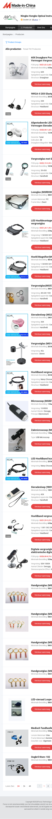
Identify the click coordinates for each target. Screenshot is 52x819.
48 (30, 786)
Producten (27, 27)
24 (18, 786)
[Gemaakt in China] (19, 5)
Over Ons (41, 27)
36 (24, 786)
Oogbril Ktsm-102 (40, 756)
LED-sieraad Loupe (41, 699)
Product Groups (14, 42)
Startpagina (10, 27)
